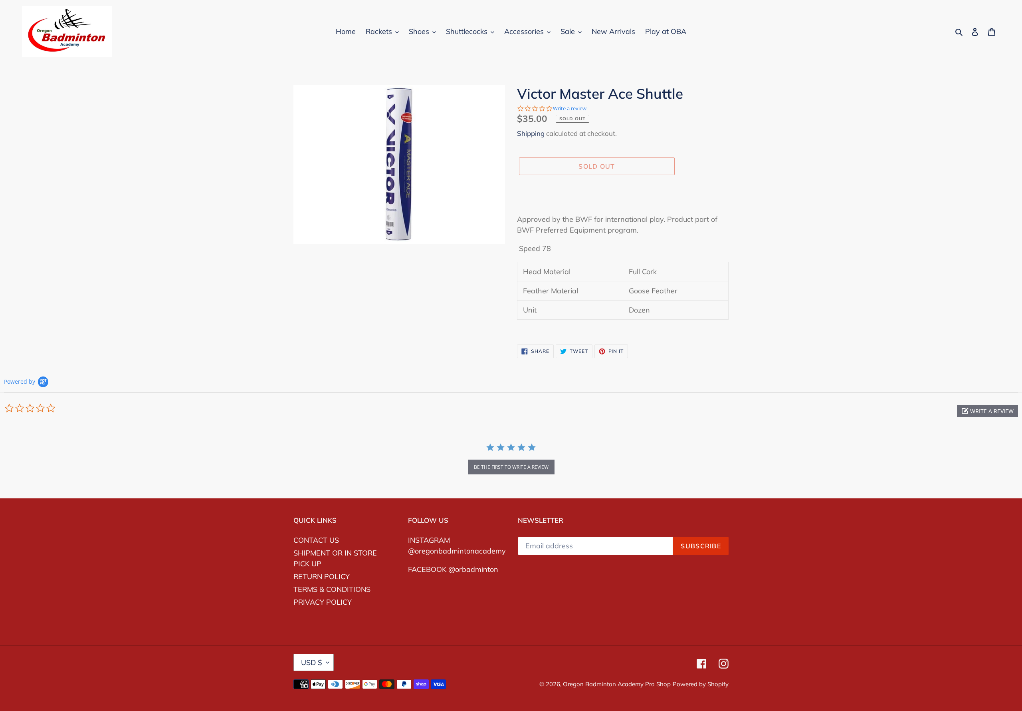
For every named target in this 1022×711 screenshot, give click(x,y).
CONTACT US (316, 540)
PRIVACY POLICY (322, 602)
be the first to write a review (511, 467)
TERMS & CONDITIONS (331, 589)
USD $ (311, 662)
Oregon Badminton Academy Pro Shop (617, 684)
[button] (987, 411)
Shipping (531, 133)
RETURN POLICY (321, 576)
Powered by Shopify (701, 684)
